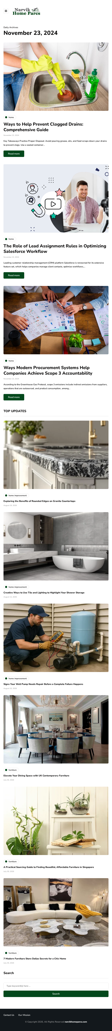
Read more (14, 153)
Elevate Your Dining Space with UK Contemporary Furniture (36, 775)
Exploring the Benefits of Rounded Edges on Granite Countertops (39, 501)
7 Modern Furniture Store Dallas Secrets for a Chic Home (35, 958)
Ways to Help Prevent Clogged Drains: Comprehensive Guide (43, 127)
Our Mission (24, 1015)
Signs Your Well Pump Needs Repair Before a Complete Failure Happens (43, 684)
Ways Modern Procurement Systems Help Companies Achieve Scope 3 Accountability (48, 370)
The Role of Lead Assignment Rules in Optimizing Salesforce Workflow (55, 249)
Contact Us (9, 1015)
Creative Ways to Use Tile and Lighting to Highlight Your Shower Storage (44, 592)
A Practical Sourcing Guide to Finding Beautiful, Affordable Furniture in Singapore (49, 867)
